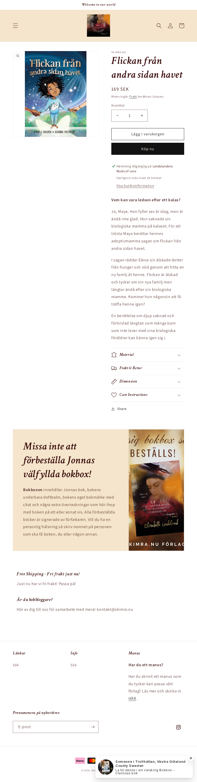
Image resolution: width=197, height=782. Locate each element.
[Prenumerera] (92, 727)
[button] (15, 25)
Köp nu (147, 148)
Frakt (133, 96)
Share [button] (122, 408)
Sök (16, 665)
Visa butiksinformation (135, 185)
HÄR (132, 698)
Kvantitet (118, 105)
